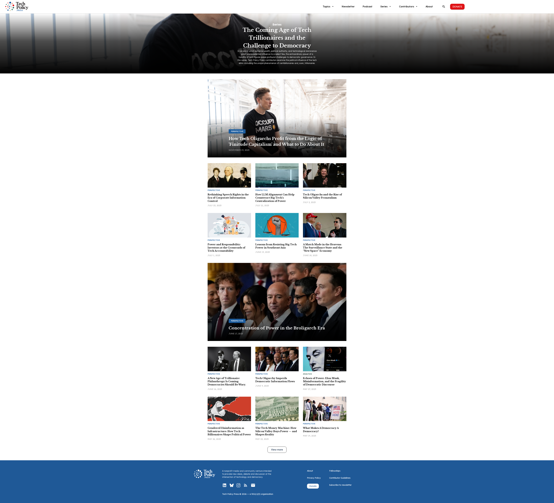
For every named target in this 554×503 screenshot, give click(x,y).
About (429, 6)
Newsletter (348, 6)
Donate (457, 6)
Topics (326, 6)
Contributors (406, 6)
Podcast (367, 6)
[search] (444, 7)
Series (384, 6)
